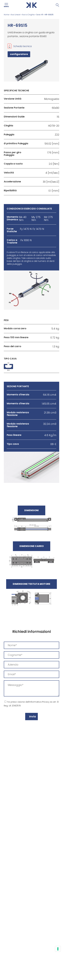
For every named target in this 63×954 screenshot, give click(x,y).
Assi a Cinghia (28, 14)
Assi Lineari (15, 14)
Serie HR (39, 14)
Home (6, 14)
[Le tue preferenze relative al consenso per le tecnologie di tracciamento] (58, 949)
